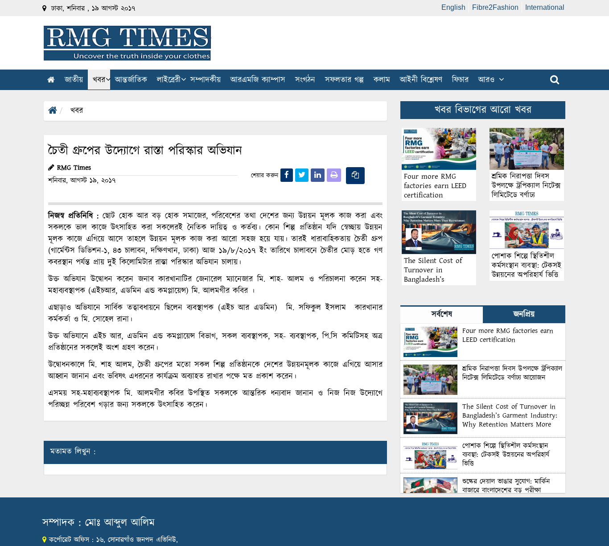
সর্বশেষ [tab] (442, 314)
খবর (76, 111)
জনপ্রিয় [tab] (524, 314)
